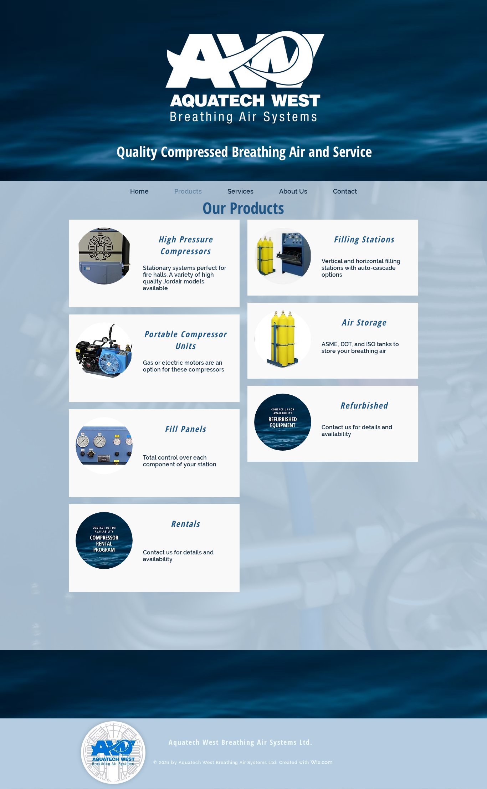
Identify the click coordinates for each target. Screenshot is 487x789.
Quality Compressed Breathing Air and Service (244, 161)
